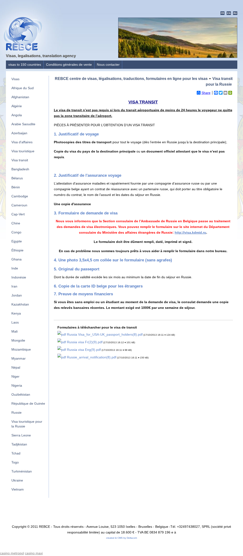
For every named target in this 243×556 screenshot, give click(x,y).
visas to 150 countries (24, 64)
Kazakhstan (20, 304)
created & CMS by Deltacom (121, 538)
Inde (14, 268)
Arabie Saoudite (23, 124)
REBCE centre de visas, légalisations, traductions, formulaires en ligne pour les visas (131, 79)
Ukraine (17, 480)
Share (205, 93)
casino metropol (12, 553)
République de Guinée (28, 403)
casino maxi (34, 553)
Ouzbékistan (20, 394)
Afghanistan (20, 97)
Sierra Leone (21, 435)
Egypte (16, 241)
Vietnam (17, 489)
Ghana (16, 259)
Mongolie (18, 340)
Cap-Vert (18, 214)
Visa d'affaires (22, 142)
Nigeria (16, 385)
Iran (14, 286)
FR (222, 13)
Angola (16, 115)
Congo (16, 232)
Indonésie (18, 277)
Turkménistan (21, 471)
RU (235, 13)
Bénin (15, 187)
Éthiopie (17, 250)
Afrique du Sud (22, 88)
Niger (15, 376)
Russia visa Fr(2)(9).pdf (84, 342)
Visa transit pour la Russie (219, 81)
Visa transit (19, 160)
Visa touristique (22, 151)
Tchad (15, 453)
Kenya (16, 313)
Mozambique (21, 349)
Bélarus (17, 178)
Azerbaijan (19, 133)
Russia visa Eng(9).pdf (83, 350)
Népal (15, 367)
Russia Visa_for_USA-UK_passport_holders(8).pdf (104, 334)
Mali (14, 331)
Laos (15, 322)
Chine (15, 223)
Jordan (16, 295)
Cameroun (19, 205)
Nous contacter (108, 64)
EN (228, 13)
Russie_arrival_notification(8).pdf (91, 357)
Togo (15, 462)
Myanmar (18, 358)
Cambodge (19, 196)
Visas (15, 79)
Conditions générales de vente (69, 64)
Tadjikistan (19, 444)
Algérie (16, 106)
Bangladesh (20, 169)
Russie (16, 412)
